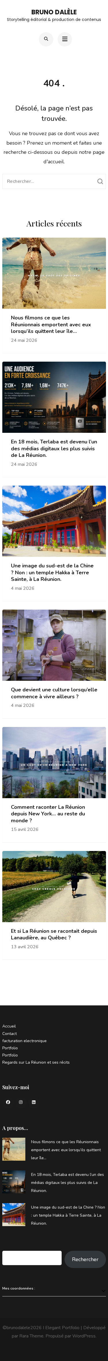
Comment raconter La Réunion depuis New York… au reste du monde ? (48, 814)
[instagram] (21, 1102)
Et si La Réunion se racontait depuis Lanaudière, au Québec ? (54, 934)
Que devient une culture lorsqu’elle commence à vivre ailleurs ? (54, 693)
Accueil (9, 1026)
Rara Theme (31, 1336)
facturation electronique (24, 1041)
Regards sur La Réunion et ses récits (36, 1062)
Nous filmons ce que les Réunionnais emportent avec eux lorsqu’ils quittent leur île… (51, 325)
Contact (9, 1033)
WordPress (84, 1336)
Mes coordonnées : (18, 1288)
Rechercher (15, 1246)
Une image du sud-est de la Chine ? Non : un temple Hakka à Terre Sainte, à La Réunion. (52, 573)
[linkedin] (34, 1102)
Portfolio (10, 1048)
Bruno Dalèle (54, 12)
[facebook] (8, 1102)
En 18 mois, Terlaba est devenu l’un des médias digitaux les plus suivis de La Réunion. (54, 449)
